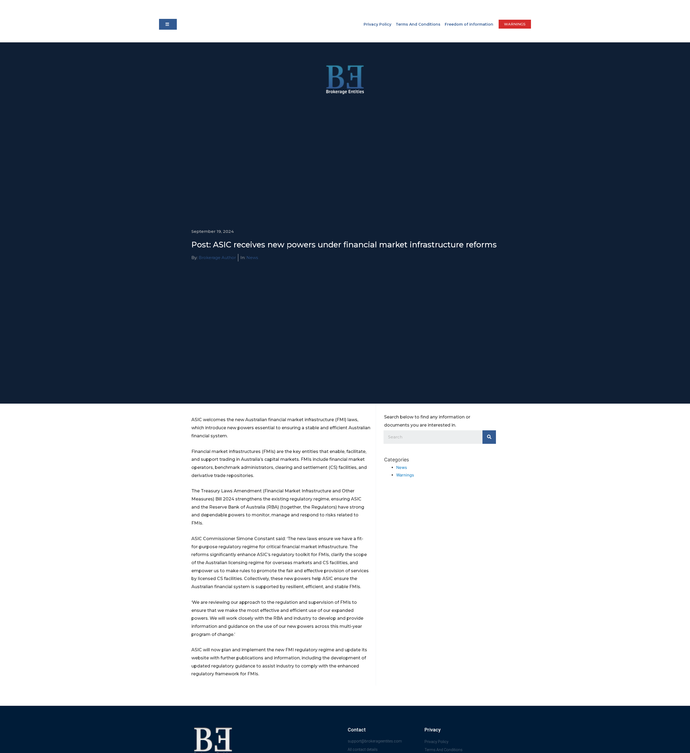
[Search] (489, 437)
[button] (168, 24)
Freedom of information (469, 24)
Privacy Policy (377, 24)
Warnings (405, 475)
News (252, 257)
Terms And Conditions (418, 24)
